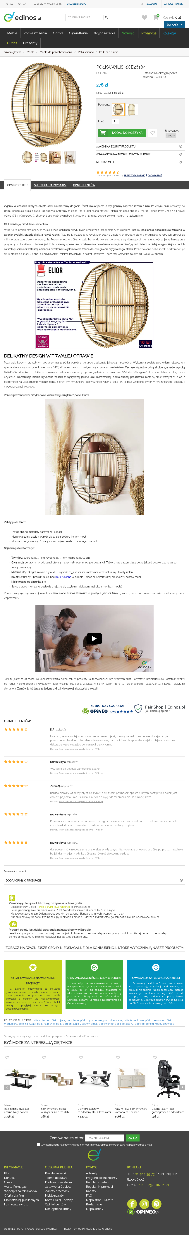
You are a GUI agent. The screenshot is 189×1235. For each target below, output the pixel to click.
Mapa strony (94, 1209)
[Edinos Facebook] (132, 1205)
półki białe (72, 1020)
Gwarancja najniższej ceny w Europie (123, 154)
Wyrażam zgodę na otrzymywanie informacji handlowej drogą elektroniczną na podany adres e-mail (96, 1144)
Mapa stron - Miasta (99, 1200)
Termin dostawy (56, 1178)
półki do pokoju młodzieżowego (154, 1023)
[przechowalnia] (147, 17)
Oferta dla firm (14, 1195)
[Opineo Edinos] (143, 1212)
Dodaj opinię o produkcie (23, 880)
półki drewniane (112, 1020)
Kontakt (23, 4)
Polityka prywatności (59, 1182)
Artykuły (91, 1173)
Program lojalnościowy (101, 1178)
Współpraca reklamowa (20, 1191)
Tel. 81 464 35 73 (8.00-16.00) (47, 4)
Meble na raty (54, 1195)
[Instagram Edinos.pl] (144, 1205)
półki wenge (106, 1023)
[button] (106, 17)
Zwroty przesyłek (57, 1191)
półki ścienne (63, 576)
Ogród (58, 33)
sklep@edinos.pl (76, 4)
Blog (7, 1173)
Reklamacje (94, 1204)
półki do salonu (124, 1023)
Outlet (12, 43)
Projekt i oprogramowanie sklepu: (87, 1229)
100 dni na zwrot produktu (115, 146)
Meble (12, 33)
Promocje (149, 33)
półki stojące (57, 1020)
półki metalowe (154, 1020)
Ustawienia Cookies (58, 1186)
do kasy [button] (173, 24)
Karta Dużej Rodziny (59, 1200)
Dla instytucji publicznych (21, 1200)
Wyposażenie (105, 33)
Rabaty (91, 1191)
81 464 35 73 (145, 1174)
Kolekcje (169, 33)
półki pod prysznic (67, 1023)
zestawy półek (88, 1023)
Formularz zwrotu (16, 1204)
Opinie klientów (55, 1204)
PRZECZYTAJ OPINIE (134, 175)
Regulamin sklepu (98, 1182)
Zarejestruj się (173, 4)
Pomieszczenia (35, 33)
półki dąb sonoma (91, 1020)
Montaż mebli (105, 162)
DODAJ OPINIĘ (155, 175)
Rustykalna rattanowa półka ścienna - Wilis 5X (81, 749)
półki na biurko (46, 1023)
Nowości (128, 33)
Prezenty (30, 43)
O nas (9, 4)
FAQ (89, 1195)
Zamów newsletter (66, 1138)
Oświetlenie (78, 33)
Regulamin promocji (99, 1186)
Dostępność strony (58, 1209)
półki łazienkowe (134, 1020)
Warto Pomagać (15, 1186)
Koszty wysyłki (55, 1173)
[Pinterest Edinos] (156, 1205)
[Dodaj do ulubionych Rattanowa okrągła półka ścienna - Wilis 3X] (152, 133)
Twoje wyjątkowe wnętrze (54, 906)
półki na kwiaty (27, 1023)
